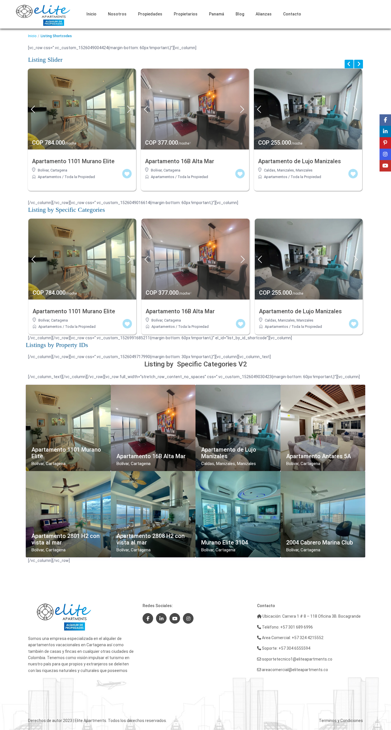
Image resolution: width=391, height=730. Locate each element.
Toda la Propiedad (79, 177)
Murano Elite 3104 (224, 542)
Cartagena (58, 170)
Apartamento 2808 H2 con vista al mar (150, 539)
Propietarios (186, 14)
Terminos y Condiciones (341, 720)
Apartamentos (49, 177)
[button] (16, 713)
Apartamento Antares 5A (318, 456)
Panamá (216, 14)
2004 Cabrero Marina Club (319, 542)
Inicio (91, 14)
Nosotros (117, 14)
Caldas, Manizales (166, 170)
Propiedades (150, 14)
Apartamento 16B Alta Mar (150, 456)
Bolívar (43, 170)
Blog (240, 14)
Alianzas (264, 14)
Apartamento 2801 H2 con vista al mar (65, 539)
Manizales (191, 170)
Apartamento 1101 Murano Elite (66, 453)
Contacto (292, 14)
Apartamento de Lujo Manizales (228, 453)
